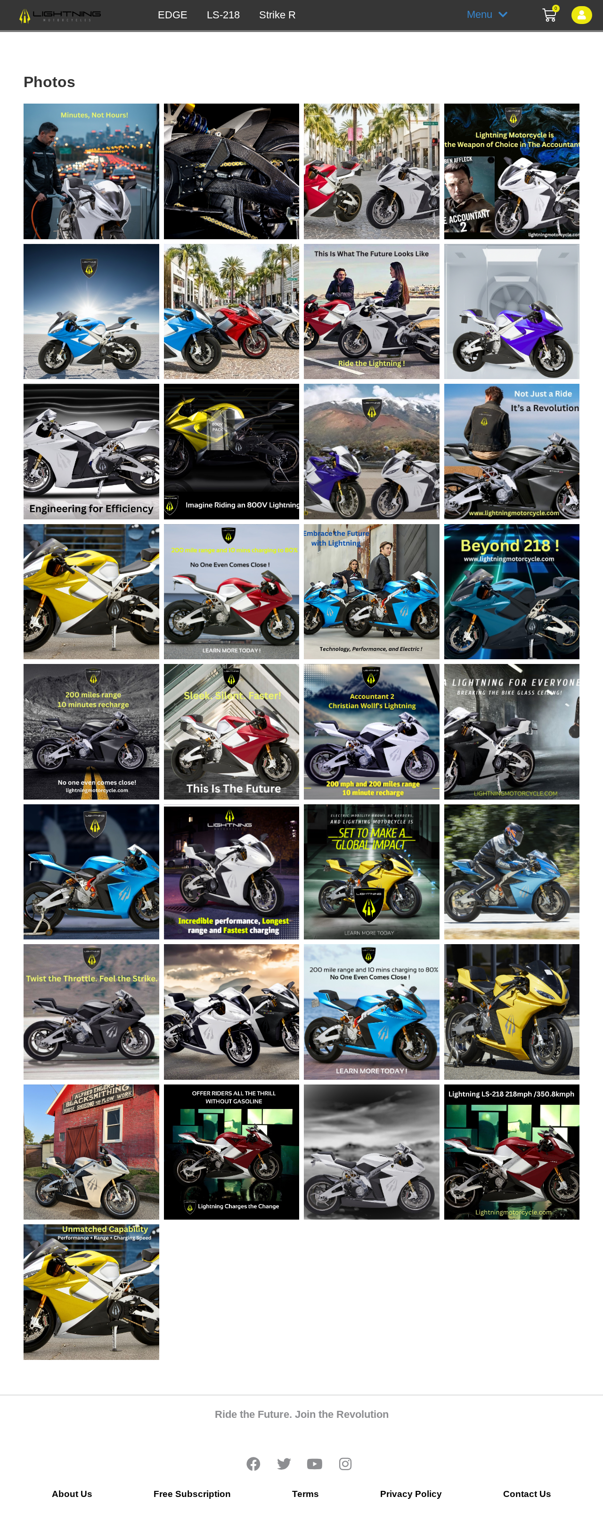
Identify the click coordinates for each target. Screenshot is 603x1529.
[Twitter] (284, 1464)
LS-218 (223, 15)
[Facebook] (253, 1464)
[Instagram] (345, 1464)
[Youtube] (315, 1464)
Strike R (277, 15)
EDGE (172, 15)
